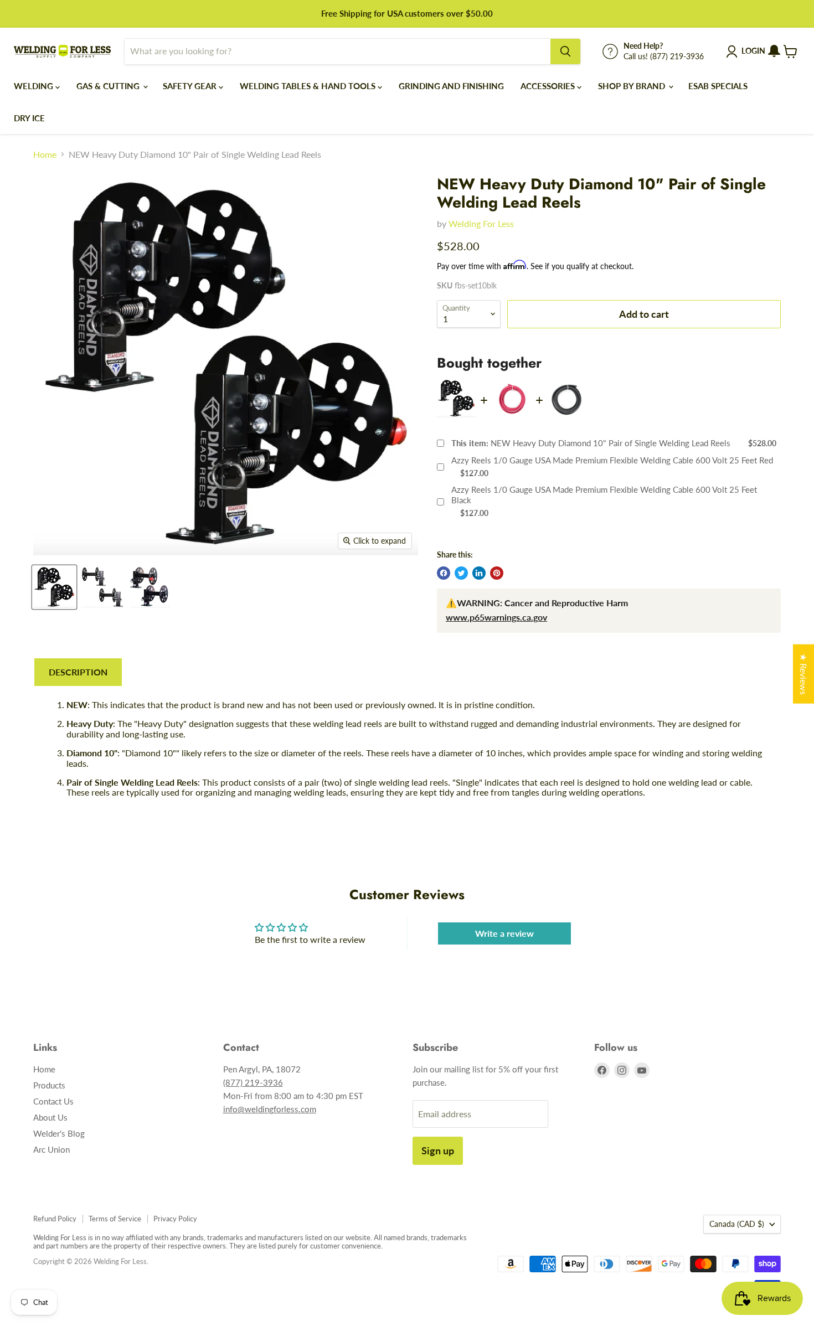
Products (49, 1085)
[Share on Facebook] (443, 573)
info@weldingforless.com (269, 1109)
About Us (50, 1117)
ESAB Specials (718, 86)
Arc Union (51, 1149)
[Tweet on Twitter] (461, 573)
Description (78, 672)
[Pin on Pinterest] (496, 573)
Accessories (549, 86)
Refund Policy (54, 1218)
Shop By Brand (632, 86)
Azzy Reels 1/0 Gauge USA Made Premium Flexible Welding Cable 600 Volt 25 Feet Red (612, 460)
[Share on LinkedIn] (479, 573)
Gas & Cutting (109, 86)
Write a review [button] (504, 933)
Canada (736, 1224)
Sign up (437, 1150)
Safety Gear (191, 86)
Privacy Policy (175, 1218)
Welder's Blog (59, 1133)
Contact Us (53, 1101)
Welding (34, 86)
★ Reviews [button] (803, 673)
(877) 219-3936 (253, 1082)
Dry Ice (29, 118)
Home (44, 154)
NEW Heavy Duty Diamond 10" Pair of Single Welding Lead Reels (590, 443)
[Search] (565, 51)
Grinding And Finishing (451, 86)
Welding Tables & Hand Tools (309, 86)
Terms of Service (115, 1218)
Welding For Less (481, 223)
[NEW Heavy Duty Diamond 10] (54, 587)
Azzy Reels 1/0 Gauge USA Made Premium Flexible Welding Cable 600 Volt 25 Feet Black (604, 494)
